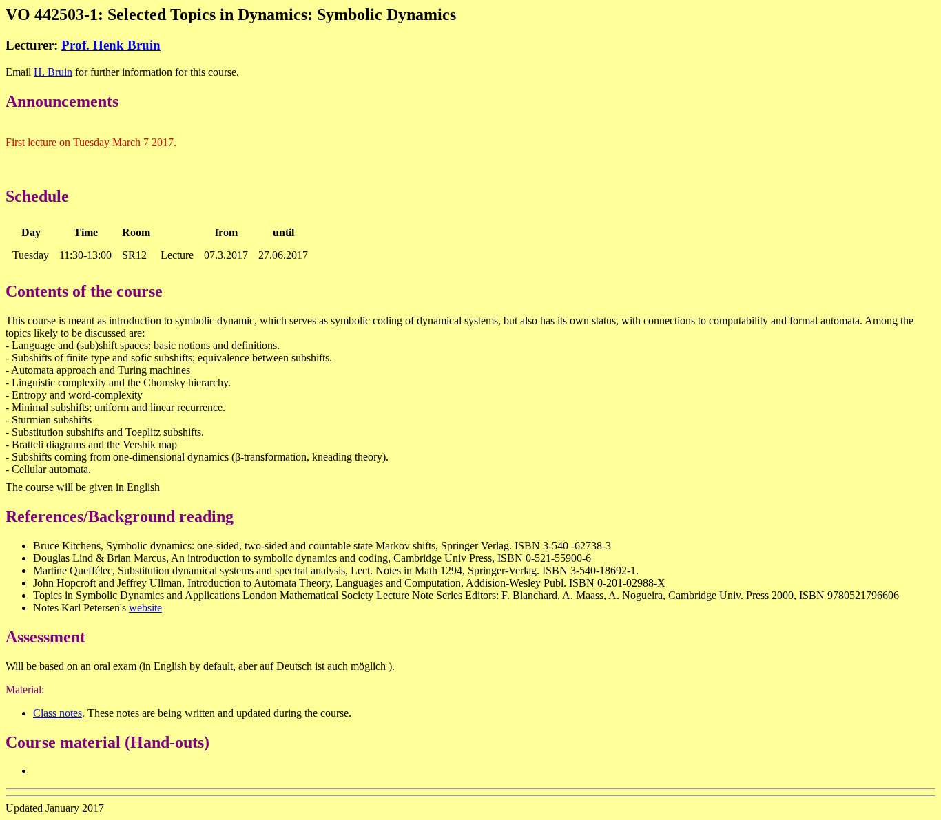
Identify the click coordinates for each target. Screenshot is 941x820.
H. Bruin (53, 72)
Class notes (57, 713)
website (145, 607)
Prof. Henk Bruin (111, 45)
